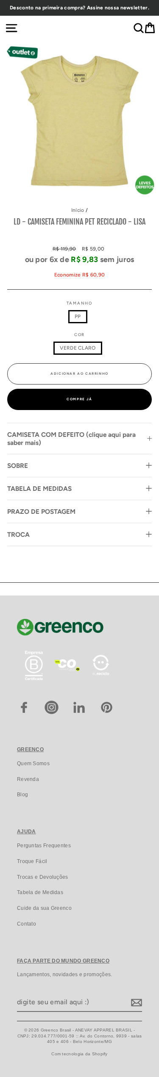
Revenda (28, 779)
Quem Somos (33, 763)
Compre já (79, 399)
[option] (79, 7)
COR (79, 334)
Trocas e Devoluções (42, 877)
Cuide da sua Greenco (44, 908)
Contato (26, 924)
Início (77, 210)
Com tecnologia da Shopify (79, 1053)
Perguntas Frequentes (44, 846)
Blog (22, 795)
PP (78, 316)
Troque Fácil (32, 861)
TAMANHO (79, 303)
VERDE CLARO (77, 348)
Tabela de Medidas (40, 892)
